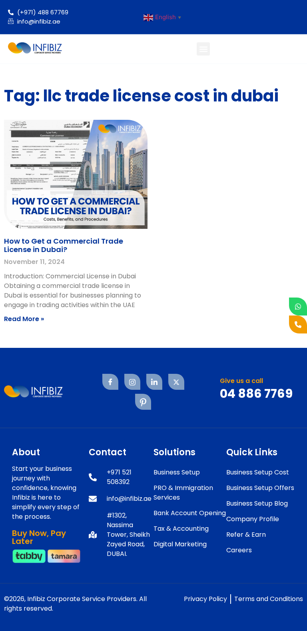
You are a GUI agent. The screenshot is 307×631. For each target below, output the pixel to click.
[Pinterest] (143, 402)
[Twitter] (176, 382)
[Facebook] (110, 382)
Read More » (24, 318)
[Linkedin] (154, 382)
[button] (203, 49)
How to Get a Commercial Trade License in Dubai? (63, 245)
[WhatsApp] (298, 307)
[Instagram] (132, 382)
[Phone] (298, 324)
